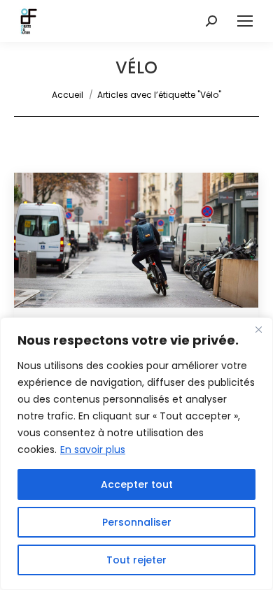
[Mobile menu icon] (245, 21)
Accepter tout (137, 484)
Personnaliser (137, 522)
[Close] (258, 329)
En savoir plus (92, 449)
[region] (136, 453)
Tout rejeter (136, 560)
